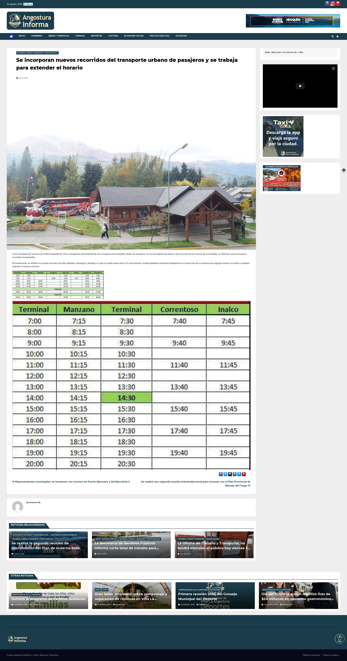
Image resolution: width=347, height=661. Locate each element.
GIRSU (98, 590)
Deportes (96, 36)
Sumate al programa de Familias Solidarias (48, 599)
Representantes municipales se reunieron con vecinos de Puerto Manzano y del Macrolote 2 (72, 481)
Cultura (113, 36)
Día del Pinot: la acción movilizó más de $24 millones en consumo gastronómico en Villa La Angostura (296, 599)
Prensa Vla (35, 502)
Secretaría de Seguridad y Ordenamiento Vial (30, 535)
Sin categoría (215, 590)
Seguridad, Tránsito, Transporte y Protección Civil (37, 53)
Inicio (22, 36)
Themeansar (53, 655)
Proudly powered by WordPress (19, 655)
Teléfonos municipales (311, 655)
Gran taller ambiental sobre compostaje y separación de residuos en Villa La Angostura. (131, 599)
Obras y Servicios (58, 36)
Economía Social (134, 36)
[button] (333, 36)
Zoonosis (181, 36)
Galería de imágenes (331, 655)
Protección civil (160, 36)
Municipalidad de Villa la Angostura (26, 594)
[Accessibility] (340, 639)
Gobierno (36, 36)
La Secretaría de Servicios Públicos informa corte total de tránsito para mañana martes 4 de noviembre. (125, 548)
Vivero (105, 590)
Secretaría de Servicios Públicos (64, 535)
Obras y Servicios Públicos (106, 539)
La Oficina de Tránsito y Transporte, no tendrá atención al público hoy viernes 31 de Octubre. (213, 548)
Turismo (80, 36)
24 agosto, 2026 (21, 605)
